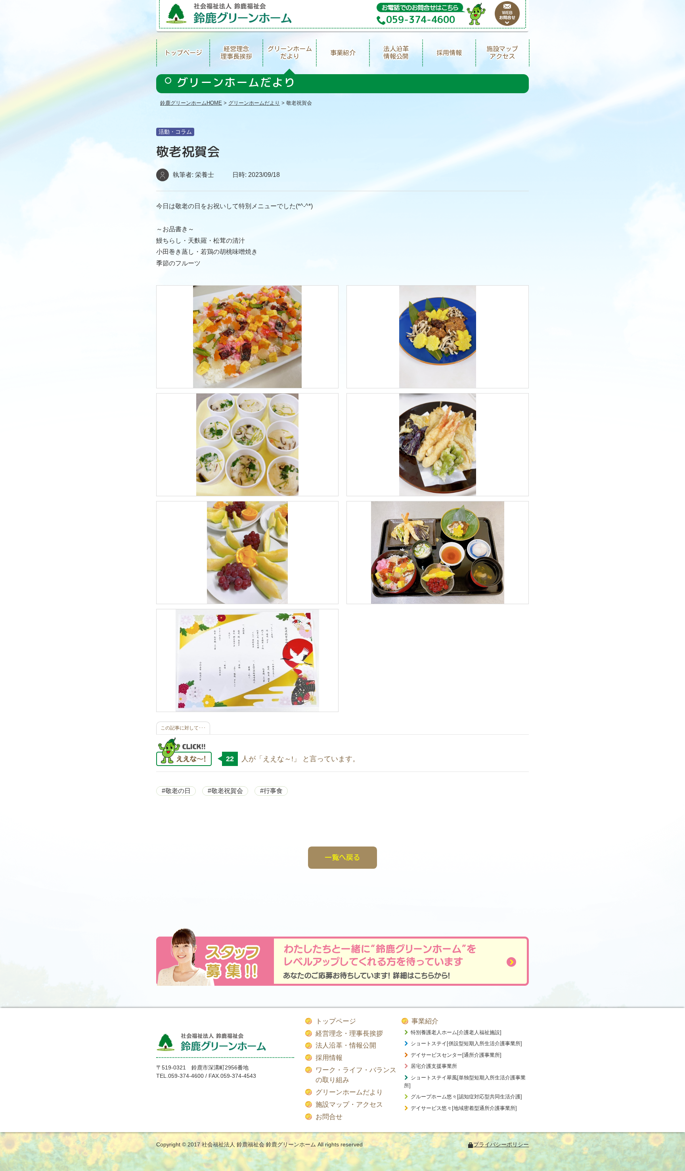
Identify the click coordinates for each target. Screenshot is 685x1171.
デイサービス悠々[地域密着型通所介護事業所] (464, 1108)
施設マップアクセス (502, 53)
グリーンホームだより (290, 53)
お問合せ (329, 1117)
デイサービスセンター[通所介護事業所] (456, 1055)
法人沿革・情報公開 (346, 1045)
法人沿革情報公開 (396, 53)
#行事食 (271, 790)
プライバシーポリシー (501, 1144)
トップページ (183, 53)
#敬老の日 (176, 790)
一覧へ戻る (342, 857)
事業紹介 (343, 53)
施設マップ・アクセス (349, 1104)
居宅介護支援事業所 (434, 1066)
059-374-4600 (186, 1076)
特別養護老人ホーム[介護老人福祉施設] (456, 1032)
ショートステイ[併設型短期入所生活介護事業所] (466, 1043)
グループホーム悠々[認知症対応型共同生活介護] (466, 1097)
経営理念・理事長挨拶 (349, 1033)
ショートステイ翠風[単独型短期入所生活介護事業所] (465, 1081)
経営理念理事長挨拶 (236, 53)
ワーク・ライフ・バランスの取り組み (356, 1075)
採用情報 (449, 53)
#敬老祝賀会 (225, 790)
